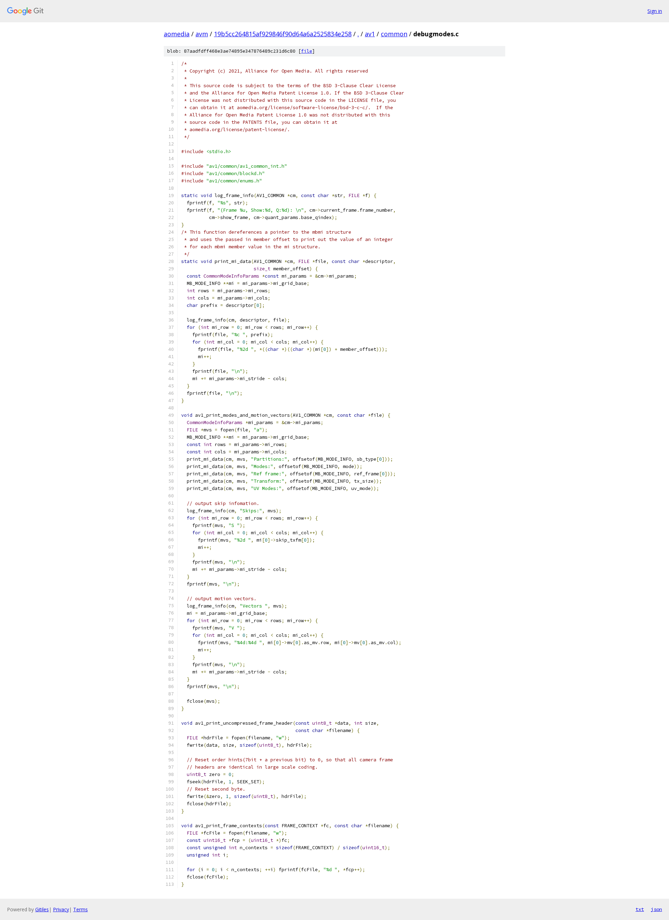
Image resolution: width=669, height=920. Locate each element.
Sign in (654, 11)
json (656, 909)
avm (201, 34)
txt (640, 909)
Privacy (61, 909)
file (306, 51)
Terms (80, 909)
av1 (370, 34)
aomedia (177, 34)
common (394, 34)
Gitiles (42, 909)
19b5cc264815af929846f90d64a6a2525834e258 (283, 34)
